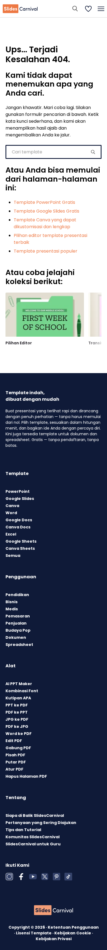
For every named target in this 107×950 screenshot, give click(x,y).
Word (11, 513)
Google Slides (19, 498)
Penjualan (16, 623)
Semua (12, 555)
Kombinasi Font (21, 691)
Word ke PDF (18, 733)
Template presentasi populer (45, 251)
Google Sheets (20, 541)
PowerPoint (17, 491)
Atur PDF (14, 769)
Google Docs (18, 520)
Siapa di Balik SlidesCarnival (34, 815)
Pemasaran (17, 616)
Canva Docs (17, 527)
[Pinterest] (56, 876)
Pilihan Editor (18, 343)
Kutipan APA (18, 698)
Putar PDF (15, 762)
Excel (10, 534)
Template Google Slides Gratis (46, 211)
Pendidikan (17, 594)
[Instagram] (9, 876)
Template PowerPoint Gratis (44, 202)
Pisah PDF (15, 755)
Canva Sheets (20, 548)
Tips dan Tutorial (23, 829)
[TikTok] (68, 876)
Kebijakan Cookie (73, 933)
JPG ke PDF (16, 719)
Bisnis (11, 602)
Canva (12, 505)
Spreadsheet (19, 644)
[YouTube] (33, 876)
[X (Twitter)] (45, 876)
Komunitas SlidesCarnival (32, 837)
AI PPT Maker (18, 683)
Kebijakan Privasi (54, 939)
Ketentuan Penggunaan (73, 927)
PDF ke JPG (16, 726)
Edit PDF (13, 740)
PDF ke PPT (16, 712)
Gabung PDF (18, 748)
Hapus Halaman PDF (26, 776)
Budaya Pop (17, 630)
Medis (11, 609)
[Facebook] (21, 876)
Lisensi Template (34, 933)
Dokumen (15, 637)
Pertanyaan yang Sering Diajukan (40, 822)
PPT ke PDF (16, 705)
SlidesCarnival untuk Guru (33, 844)
